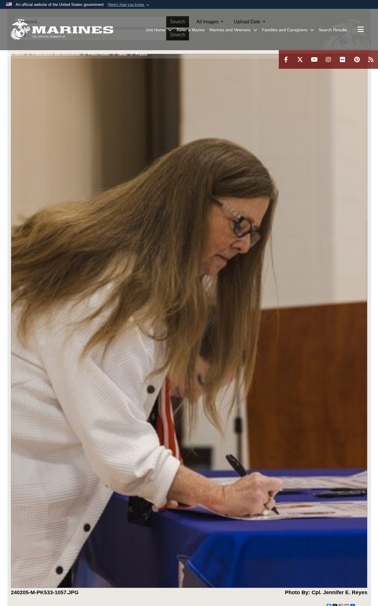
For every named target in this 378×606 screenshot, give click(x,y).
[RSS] (371, 59)
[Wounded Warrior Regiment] (62, 29)
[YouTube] (314, 59)
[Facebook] (286, 59)
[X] (300, 59)
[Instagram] (328, 59)
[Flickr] (342, 59)
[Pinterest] (357, 59)
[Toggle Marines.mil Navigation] (361, 29)
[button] (129, 5)
